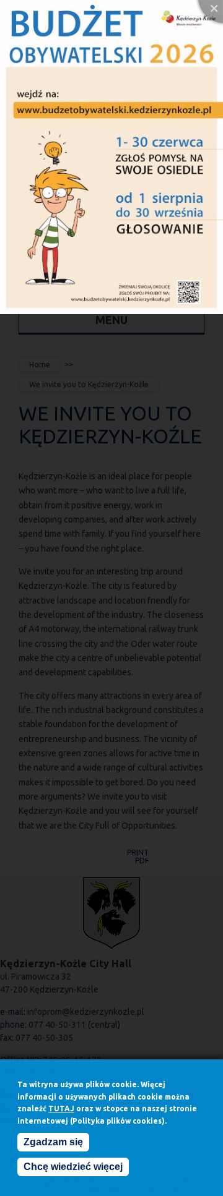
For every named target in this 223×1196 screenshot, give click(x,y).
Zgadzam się (53, 1142)
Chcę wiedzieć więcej (73, 1166)
